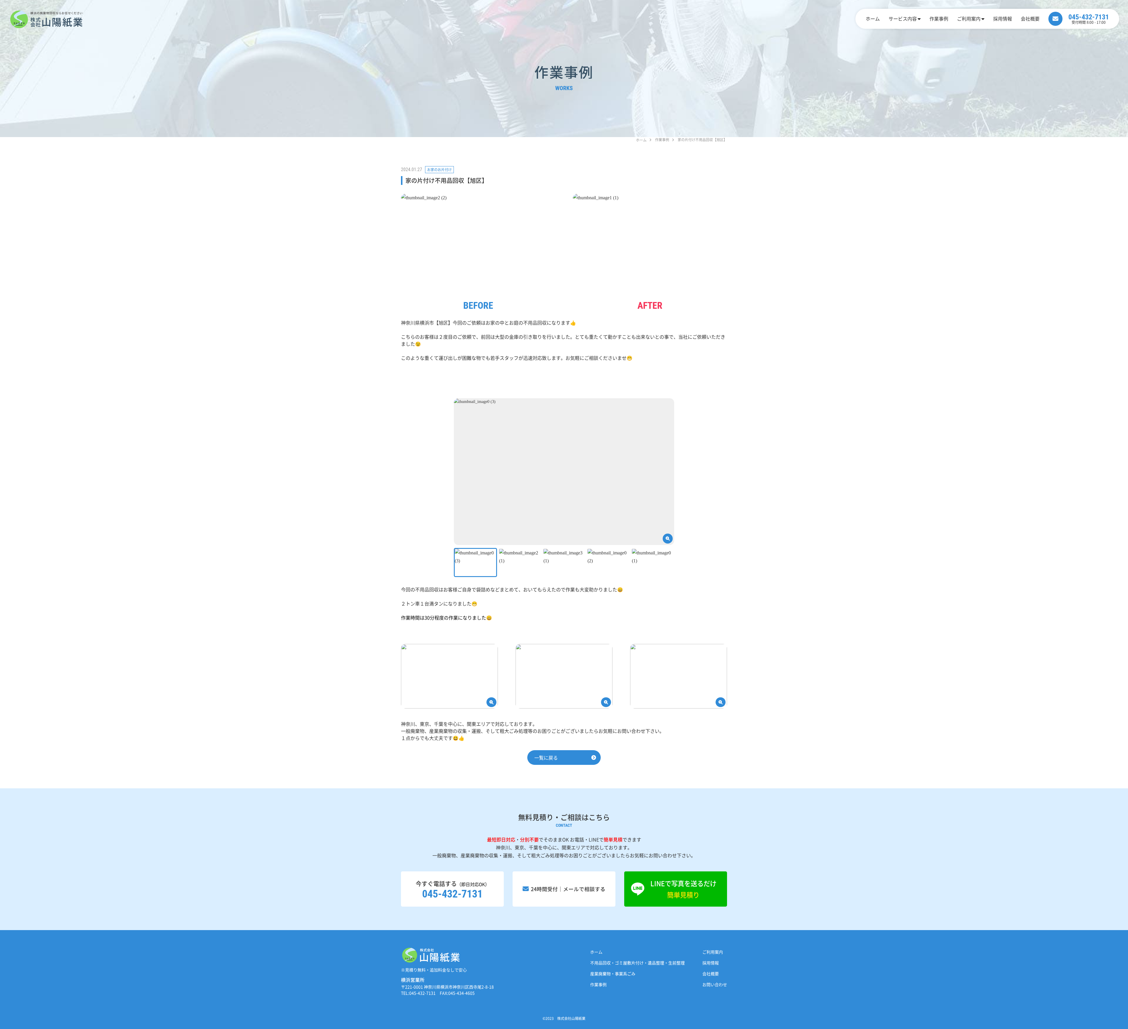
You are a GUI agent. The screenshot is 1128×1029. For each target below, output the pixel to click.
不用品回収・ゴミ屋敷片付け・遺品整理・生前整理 (637, 963)
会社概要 (1030, 18)
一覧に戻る (546, 757)
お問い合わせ (714, 984)
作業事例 (938, 18)
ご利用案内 (969, 18)
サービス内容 (903, 18)
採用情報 (1002, 18)
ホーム (873, 18)
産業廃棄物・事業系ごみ (612, 973)
